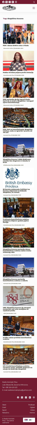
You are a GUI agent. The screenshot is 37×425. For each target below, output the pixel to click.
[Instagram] (10, 2)
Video (32, 410)
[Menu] (34, 8)
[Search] (34, 2)
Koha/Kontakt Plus (8, 75)
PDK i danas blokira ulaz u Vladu (16, 45)
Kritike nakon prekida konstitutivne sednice (17, 338)
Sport (4, 410)
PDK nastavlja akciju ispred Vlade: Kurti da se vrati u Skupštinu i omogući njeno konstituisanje (18, 101)
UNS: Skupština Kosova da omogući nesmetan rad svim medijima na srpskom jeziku (17, 309)
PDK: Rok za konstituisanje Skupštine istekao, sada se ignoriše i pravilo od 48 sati (17, 131)
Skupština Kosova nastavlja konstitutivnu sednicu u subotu (15, 280)
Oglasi (32, 407)
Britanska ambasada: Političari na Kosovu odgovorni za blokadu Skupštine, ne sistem (16, 190)
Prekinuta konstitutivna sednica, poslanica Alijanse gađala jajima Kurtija (16, 220)
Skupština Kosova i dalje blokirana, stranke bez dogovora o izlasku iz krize (17, 160)
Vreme (32, 413)
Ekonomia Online (8, 48)
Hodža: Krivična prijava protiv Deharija (18, 72)
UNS (4, 313)
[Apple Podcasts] (16, 2)
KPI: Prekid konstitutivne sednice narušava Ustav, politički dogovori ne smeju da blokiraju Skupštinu (17, 367)
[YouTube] (13, 2)
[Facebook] (3, 2)
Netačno (5, 413)
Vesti (4, 405)
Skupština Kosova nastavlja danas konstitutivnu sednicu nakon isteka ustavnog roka (17, 250)
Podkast (31, 405)
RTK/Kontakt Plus (8, 165)
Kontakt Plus (7, 135)
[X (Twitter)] (6, 2)
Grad (4, 407)
